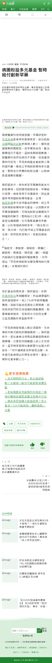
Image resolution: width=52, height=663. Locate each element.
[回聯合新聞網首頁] (4, 3)
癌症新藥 (7, 203)
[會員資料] (44, 3)
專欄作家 (35, 652)
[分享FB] (6, 14)
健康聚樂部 (22, 648)
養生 (13, 9)
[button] (48, 9)
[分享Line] (19, 14)
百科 (43, 9)
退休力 (16, 652)
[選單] (48, 3)
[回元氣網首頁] (10, 3)
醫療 (34, 9)
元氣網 (10, 64)
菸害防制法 (9, 296)
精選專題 (33, 648)
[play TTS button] (14, 127)
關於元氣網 (10, 648)
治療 (5, 144)
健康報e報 (28, 635)
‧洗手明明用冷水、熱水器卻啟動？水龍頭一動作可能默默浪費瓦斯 (26, 382)
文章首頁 (25, 652)
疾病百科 (43, 648)
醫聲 (17, 64)
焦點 (4, 9)
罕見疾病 (7, 139)
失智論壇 (23, 9)
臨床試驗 (16, 144)
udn (4, 64)
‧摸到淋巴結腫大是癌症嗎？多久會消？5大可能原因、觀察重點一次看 (26, 405)
